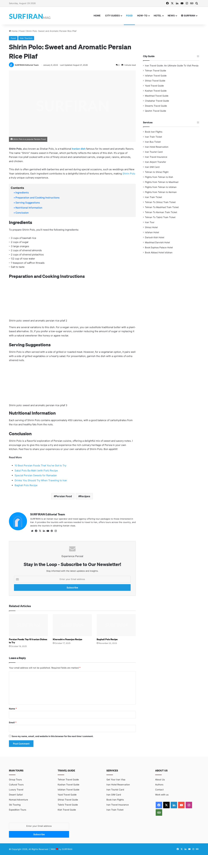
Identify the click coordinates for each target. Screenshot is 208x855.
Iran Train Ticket (153, 136)
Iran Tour (149, 222)
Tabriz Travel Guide (68, 804)
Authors (159, 784)
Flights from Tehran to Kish (159, 177)
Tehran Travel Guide (155, 70)
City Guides (112, 15)
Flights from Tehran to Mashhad (161, 182)
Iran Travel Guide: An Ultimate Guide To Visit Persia (171, 65)
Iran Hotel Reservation (156, 147)
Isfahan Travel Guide (156, 75)
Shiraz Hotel (151, 227)
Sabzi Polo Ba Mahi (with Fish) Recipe (36, 470)
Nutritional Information (28, 207)
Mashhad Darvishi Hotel (157, 242)
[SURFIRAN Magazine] (30, 15)
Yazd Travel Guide (154, 85)
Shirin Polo (129, 173)
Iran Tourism (26, 38)
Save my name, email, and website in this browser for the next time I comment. (52, 736)
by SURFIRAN (65, 849)
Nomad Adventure (18, 799)
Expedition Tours (17, 809)
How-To (142, 15)
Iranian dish (78, 148)
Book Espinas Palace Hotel (159, 247)
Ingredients (22, 192)
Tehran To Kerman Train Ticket (161, 212)
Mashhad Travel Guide (156, 95)
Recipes (85, 496)
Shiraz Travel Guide (155, 80)
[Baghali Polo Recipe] (116, 625)
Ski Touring (14, 804)
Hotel (157, 15)
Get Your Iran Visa (115, 779)
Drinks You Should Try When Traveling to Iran (41, 480)
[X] (40, 531)
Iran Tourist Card (153, 152)
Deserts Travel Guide (156, 106)
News (171, 15)
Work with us (162, 794)
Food (129, 15)
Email (12, 722)
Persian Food (63, 496)
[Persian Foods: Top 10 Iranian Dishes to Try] (28, 625)
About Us (160, 779)
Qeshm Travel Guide (155, 111)
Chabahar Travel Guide (157, 100)
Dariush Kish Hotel (154, 237)
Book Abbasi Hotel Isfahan (158, 252)
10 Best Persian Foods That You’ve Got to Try (40, 465)
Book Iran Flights (153, 131)
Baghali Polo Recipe (26, 485)
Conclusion (22, 212)
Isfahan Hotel (152, 232)
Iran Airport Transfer (155, 162)
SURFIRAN (189, 15)
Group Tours (15, 779)
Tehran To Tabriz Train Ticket (160, 217)
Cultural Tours (16, 784)
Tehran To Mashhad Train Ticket (162, 207)
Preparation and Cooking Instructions (37, 197)
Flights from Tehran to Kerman (161, 192)
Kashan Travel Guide (156, 90)
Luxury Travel (16, 789)
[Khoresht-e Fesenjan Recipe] (72, 625)
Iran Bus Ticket (153, 142)
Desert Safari (16, 794)
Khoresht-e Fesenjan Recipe (67, 639)
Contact (159, 789)
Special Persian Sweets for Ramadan (36, 475)
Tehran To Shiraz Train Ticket (160, 202)
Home (97, 15)
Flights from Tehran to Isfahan (160, 187)
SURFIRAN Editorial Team (27, 65)
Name (13, 708)
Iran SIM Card (152, 167)
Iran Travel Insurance (156, 157)
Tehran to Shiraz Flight (157, 172)
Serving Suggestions (27, 202)
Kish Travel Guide (67, 809)
